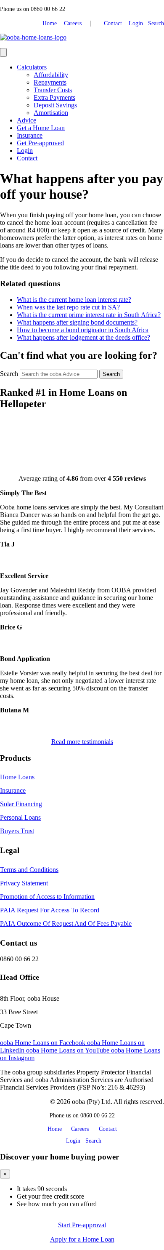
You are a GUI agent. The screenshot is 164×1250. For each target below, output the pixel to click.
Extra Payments (54, 97)
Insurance (29, 135)
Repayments (50, 82)
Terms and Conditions (29, 869)
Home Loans (17, 777)
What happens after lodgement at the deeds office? (83, 337)
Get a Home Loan (41, 127)
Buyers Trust (17, 830)
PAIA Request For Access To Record (49, 910)
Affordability (51, 74)
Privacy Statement (24, 883)
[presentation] (111, 374)
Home (51, 23)
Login (133, 23)
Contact (110, 23)
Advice (26, 120)
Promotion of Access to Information (47, 896)
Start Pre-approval (82, 1225)
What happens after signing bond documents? (77, 322)
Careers (73, 23)
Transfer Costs (53, 89)
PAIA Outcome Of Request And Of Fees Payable (66, 923)
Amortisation (51, 112)
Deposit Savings (55, 105)
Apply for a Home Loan (82, 1239)
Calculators (32, 67)
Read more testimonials (82, 741)
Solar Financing (21, 804)
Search (154, 23)
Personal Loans (20, 817)
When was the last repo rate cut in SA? (68, 307)
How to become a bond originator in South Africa (82, 329)
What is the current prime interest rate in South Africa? (89, 314)
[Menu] (3, 52)
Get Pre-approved (40, 143)
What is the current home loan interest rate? (74, 299)
